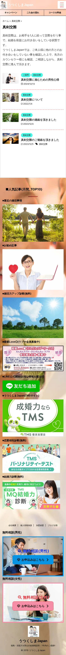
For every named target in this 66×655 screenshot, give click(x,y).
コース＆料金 (55, 12)
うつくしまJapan (20, 5)
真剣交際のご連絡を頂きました (40, 139)
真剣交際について (32, 99)
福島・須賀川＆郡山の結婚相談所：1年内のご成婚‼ (33, 645)
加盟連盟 (40, 525)
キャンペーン (11, 12)
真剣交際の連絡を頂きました (38, 119)
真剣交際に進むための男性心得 (40, 79)
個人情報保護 (26, 525)
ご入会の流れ (33, 12)
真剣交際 (43, 144)
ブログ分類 (53, 525)
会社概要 (12, 525)
